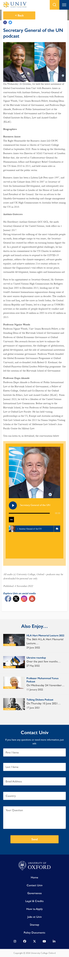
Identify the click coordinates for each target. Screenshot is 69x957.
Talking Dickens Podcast (39, 699)
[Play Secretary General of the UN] (13, 505)
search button (54, 5)
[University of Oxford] (34, 866)
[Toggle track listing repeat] (11, 519)
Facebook (5, 22)
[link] (15, 942)
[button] (57, 529)
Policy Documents (34, 932)
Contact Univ (35, 885)
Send (34, 839)
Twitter (10, 22)
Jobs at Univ (34, 916)
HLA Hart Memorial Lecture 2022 (45, 635)
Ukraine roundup (36, 657)
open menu (64, 5)
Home (34, 877)
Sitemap (34, 924)
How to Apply (34, 909)
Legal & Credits (34, 901)
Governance (34, 893)
